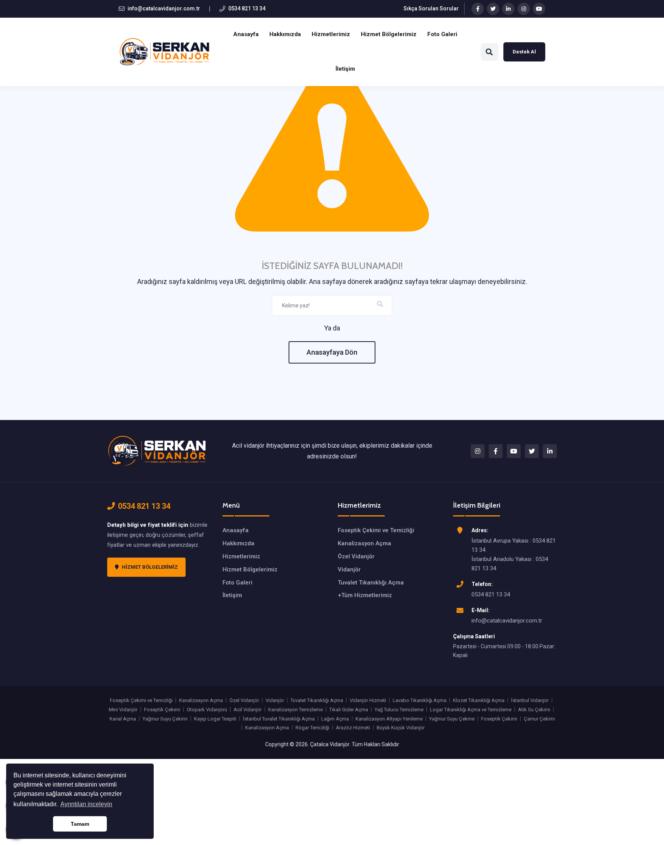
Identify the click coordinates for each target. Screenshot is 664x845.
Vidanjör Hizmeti (368, 700)
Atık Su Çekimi (534, 709)
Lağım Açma (335, 719)
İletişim (345, 68)
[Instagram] (524, 9)
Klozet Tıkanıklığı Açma (479, 700)
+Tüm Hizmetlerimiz (365, 595)
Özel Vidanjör (356, 556)
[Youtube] (539, 9)
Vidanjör (349, 569)
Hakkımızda (285, 34)
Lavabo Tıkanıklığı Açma (420, 700)
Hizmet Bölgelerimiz (389, 34)
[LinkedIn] (508, 9)
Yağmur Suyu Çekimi (165, 719)
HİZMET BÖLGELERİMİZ (150, 567)
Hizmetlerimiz (331, 34)
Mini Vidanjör (123, 709)
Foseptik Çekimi (162, 709)
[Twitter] (493, 9)
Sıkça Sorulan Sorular (431, 8)
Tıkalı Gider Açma (348, 709)
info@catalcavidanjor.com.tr (164, 8)
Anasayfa (246, 34)
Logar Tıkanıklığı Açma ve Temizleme (470, 709)
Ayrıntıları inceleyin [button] (86, 804)
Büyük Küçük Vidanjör (401, 727)
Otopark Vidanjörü (207, 709)
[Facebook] (477, 9)
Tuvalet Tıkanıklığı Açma (371, 582)
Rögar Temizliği (312, 727)
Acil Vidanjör (248, 709)
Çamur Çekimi (539, 719)
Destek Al (524, 52)
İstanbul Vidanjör (530, 700)
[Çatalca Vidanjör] (157, 450)
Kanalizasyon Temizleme (295, 709)
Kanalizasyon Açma (364, 543)
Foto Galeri (442, 34)
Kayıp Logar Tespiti (215, 719)
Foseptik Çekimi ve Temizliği (376, 530)
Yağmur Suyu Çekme (452, 719)
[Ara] (489, 52)
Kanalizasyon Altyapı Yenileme (389, 719)
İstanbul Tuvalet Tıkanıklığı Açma (279, 719)
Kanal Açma (123, 719)
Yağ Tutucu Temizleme (399, 709)
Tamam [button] (80, 824)
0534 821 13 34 (247, 8)
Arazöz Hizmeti (353, 727)
